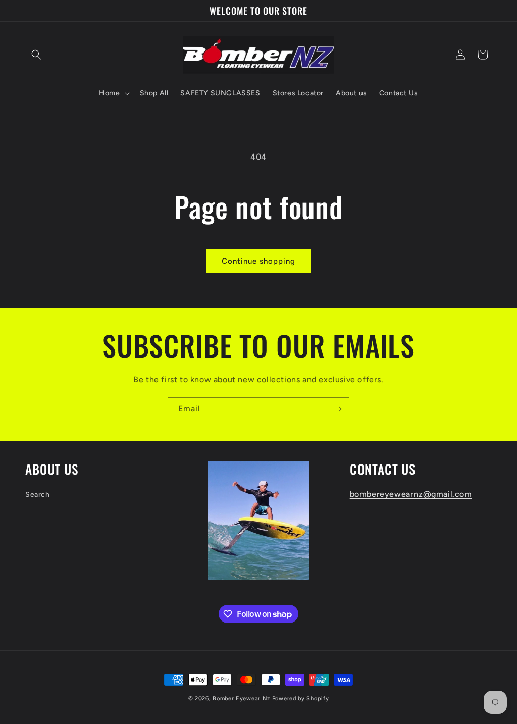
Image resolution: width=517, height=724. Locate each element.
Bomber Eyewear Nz (241, 698)
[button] (36, 54)
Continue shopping (258, 261)
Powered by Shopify (300, 698)
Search (37, 494)
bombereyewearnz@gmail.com (411, 494)
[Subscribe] (338, 409)
